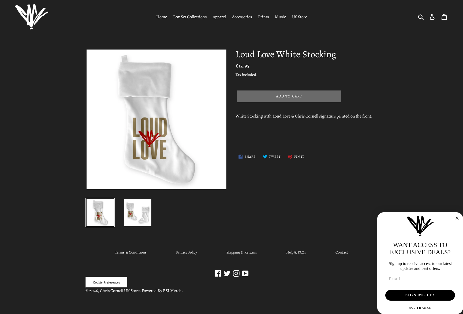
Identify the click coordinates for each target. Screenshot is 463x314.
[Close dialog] (457, 218)
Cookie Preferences (106, 282)
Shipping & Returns (241, 252)
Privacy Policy (186, 252)
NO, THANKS (420, 307)
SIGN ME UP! (420, 295)
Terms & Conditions (131, 252)
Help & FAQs (296, 252)
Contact (341, 252)
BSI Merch (172, 291)
